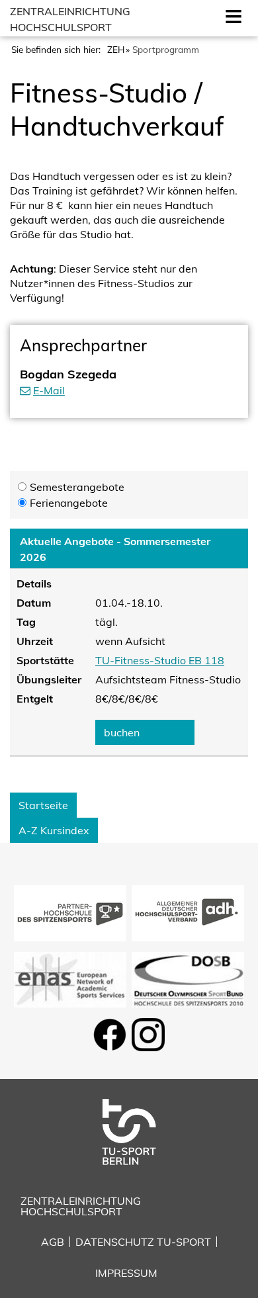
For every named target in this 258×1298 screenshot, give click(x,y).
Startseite (43, 805)
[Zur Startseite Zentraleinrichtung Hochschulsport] (129, 1130)
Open (230, 15)
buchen (122, 732)
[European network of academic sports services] (70, 978)
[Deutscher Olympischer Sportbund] (188, 978)
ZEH (115, 49)
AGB (52, 1241)
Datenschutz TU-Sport (143, 1241)
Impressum (126, 1273)
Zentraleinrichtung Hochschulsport (81, 1206)
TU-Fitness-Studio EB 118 (159, 660)
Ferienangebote (69, 502)
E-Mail (49, 390)
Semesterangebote (77, 487)
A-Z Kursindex (54, 830)
